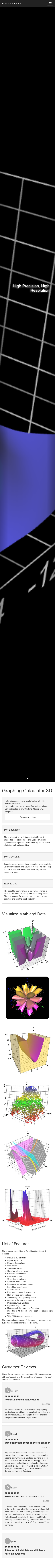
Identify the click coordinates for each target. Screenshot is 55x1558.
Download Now (27, 817)
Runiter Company (11, 3)
